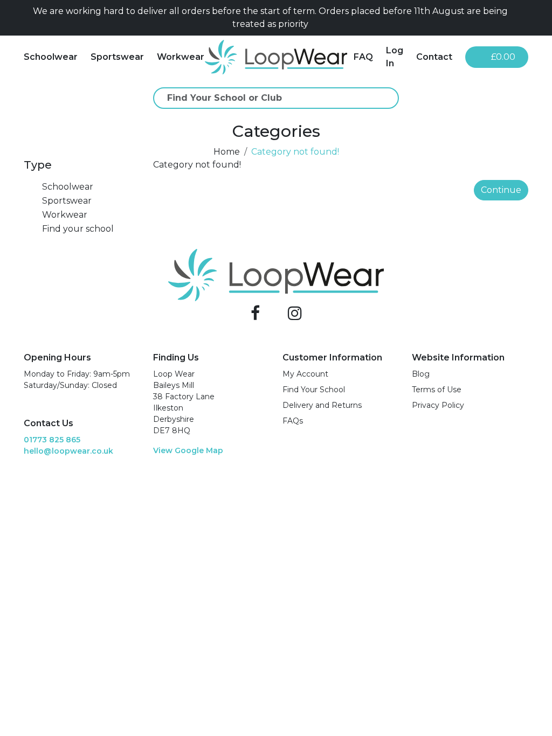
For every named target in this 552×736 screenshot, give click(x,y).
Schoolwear (51, 57)
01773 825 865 (52, 440)
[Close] (524, 18)
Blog (421, 374)
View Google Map (188, 450)
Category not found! (295, 152)
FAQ (363, 57)
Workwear (180, 57)
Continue (501, 190)
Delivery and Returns (322, 405)
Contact (434, 57)
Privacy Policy (438, 405)
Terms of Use (436, 389)
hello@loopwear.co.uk (68, 451)
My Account (305, 374)
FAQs (292, 421)
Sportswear (117, 57)
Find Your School (313, 389)
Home (226, 152)
